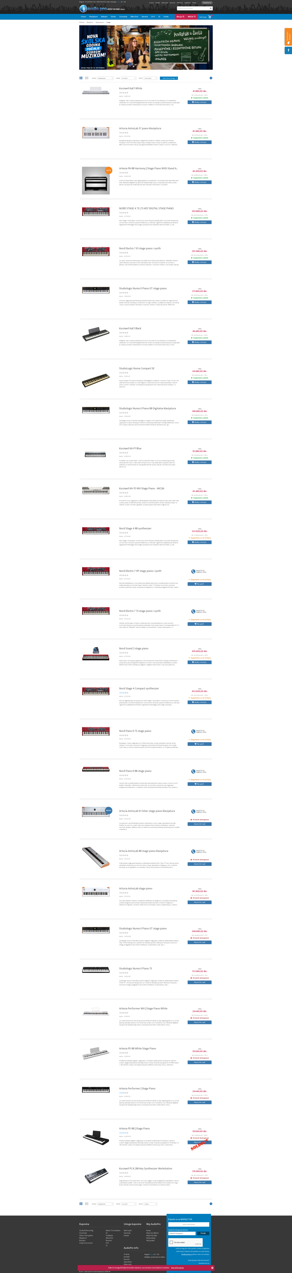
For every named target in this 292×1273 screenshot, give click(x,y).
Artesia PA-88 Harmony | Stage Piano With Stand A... (148, 168)
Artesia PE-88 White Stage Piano (137, 1048)
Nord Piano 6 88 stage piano (135, 771)
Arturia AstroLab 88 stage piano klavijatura (143, 851)
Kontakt (157, 3)
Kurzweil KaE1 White (130, 88)
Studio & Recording (86, 1230)
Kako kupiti (165, 3)
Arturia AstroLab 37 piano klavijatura (140, 128)
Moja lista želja (151, 1235)
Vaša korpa (205, 16)
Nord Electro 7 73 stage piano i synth (140, 611)
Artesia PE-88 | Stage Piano (134, 1128)
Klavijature (93, 16)
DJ (159, 16)
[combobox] (105, 78)
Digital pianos (100, 22)
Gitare (83, 16)
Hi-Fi (107, 1243)
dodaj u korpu (200, 102)
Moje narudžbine (152, 1233)
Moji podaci (150, 1240)
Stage (108, 22)
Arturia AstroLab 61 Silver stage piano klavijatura (147, 811)
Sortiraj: (94, 78)
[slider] (123, 93)
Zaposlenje (188, 3)
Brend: (141, 78)
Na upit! (200, 584)
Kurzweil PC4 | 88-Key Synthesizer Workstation (145, 1168)
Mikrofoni (134, 16)
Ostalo (166, 16)
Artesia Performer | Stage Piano (137, 1088)
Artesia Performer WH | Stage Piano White (143, 1008)
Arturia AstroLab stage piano (135, 888)
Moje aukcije (150, 1238)
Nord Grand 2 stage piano (133, 648)
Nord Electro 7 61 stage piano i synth (140, 248)
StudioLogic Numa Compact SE (136, 368)
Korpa (148, 1230)
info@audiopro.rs (186, 1254)
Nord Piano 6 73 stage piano (135, 731)
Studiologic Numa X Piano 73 (135, 968)
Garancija (172, 3)
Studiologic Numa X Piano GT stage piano (143, 288)
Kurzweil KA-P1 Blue (130, 448)
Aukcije (126, 1235)
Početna (81, 22)
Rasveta (145, 16)
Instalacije (109, 1235)
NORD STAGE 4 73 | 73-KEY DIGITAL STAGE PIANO (146, 208)
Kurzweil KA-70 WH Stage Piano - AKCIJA (141, 488)
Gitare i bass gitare (86, 1235)
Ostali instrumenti (86, 1243)
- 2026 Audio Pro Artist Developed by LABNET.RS (97, 1271)
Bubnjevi (104, 16)
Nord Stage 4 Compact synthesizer (139, 688)
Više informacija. (177, 1267)
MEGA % (192, 16)
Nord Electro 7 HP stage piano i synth (140, 571)
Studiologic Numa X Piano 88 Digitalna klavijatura (147, 408)
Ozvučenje (123, 16)
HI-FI (153, 16)
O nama (151, 3)
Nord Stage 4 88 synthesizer (135, 528)
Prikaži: (118, 78)
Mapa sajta (128, 1264)
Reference (180, 3)
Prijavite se (207, 2)
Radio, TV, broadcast (113, 1230)
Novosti (194, 3)
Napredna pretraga (169, 78)
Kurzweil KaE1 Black (130, 328)
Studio (113, 16)
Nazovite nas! (199, 824)
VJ (106, 1245)
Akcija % (180, 16)
